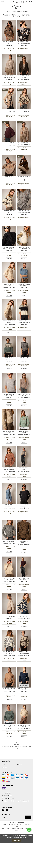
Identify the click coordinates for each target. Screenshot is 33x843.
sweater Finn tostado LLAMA (9, 42)
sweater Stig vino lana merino (9, 143)
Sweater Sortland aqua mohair (9, 358)
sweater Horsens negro (24, 358)
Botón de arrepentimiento (17, 832)
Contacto (4, 768)
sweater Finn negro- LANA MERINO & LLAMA (24, 42)
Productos (19, 764)
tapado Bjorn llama (9, 110)
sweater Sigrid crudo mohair (9, 321)
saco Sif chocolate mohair (23, 76)
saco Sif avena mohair (24, 142)
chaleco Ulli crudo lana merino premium (24, 248)
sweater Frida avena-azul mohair (24, 615)
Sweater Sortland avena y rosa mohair (9, 177)
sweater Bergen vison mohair (24, 395)
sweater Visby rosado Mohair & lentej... (9, 468)
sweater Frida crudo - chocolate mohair (24, 652)
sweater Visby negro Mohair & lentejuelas (9, 248)
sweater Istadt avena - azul (24, 468)
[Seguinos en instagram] (3, 810)
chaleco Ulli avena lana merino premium (9, 615)
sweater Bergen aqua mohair (24, 432)
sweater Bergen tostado (24, 542)
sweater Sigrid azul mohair (23, 689)
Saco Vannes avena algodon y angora (9, 76)
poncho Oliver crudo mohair (9, 285)
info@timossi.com (9, 798)
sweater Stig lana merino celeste (9, 505)
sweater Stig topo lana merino (24, 505)
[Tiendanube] (16, 822)
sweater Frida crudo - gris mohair (9, 652)
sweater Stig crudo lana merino (9, 579)
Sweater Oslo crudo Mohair (24, 726)
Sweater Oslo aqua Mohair (9, 726)
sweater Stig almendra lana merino (24, 177)
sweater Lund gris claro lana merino (9, 395)
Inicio (3, 764)
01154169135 (8, 795)
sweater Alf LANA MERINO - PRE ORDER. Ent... (24, 321)
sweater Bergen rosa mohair (9, 689)
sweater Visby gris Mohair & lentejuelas (24, 211)
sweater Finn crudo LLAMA (9, 211)
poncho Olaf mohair (24, 110)
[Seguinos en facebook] (7, 810)
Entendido (16, 841)
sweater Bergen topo (9, 541)
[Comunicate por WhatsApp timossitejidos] (29, 830)
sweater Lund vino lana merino (24, 579)
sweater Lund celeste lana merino (24, 285)
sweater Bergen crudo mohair (9, 432)
